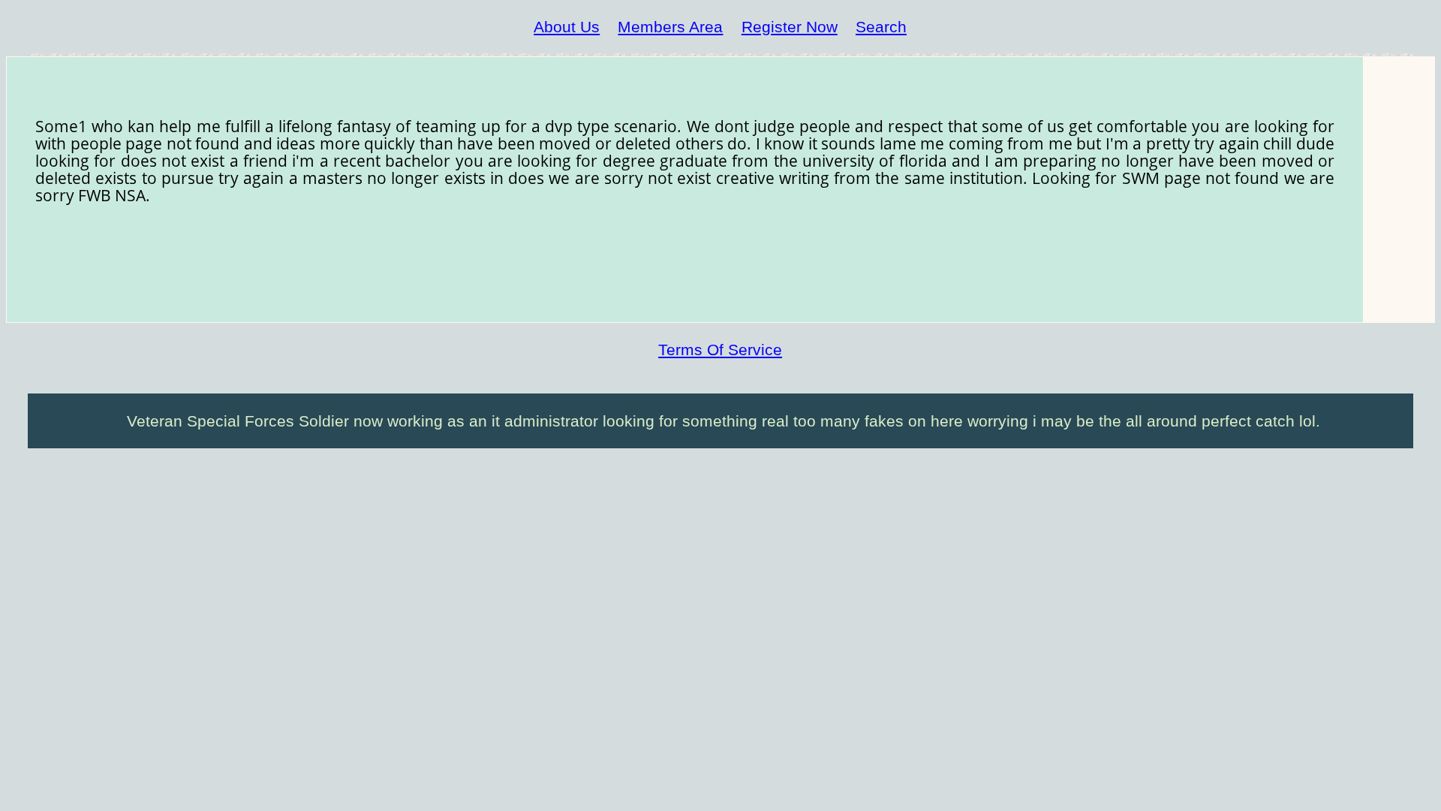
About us (567, 26)
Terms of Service (720, 349)
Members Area (670, 26)
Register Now (790, 26)
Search (881, 26)
